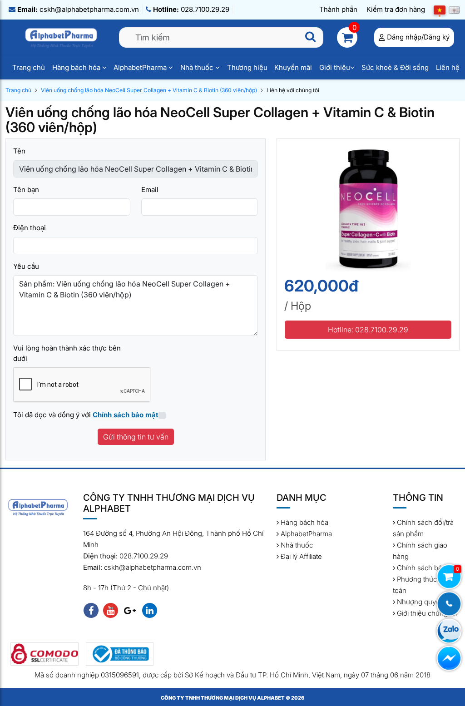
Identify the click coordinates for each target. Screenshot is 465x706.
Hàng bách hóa (77, 67)
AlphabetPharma (141, 67)
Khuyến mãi (293, 67)
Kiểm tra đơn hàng (395, 9)
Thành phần (338, 9)
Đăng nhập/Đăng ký (418, 37)
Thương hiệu (247, 67)
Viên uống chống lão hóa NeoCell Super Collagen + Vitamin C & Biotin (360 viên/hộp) (149, 90)
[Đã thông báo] (120, 654)
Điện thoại (29, 227)
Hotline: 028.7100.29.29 (368, 329)
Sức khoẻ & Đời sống (395, 67)
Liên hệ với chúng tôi (293, 90)
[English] (454, 10)
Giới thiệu (334, 67)
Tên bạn (26, 189)
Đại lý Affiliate (300, 556)
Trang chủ (28, 67)
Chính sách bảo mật (427, 567)
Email (149, 189)
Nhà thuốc (197, 67)
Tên (19, 151)
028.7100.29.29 (191, 9)
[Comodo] (44, 654)
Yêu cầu (26, 266)
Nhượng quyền (419, 601)
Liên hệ (448, 67)
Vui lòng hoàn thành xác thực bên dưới (67, 353)
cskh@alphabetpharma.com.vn (78, 9)
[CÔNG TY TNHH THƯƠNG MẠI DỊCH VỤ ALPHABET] (62, 37)
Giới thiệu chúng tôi (426, 613)
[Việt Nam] (439, 10)
